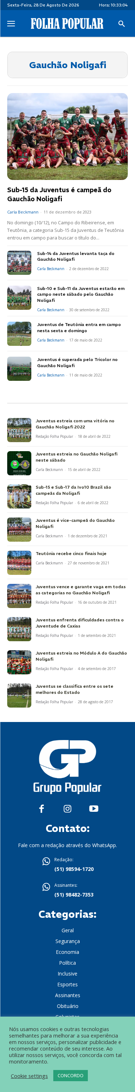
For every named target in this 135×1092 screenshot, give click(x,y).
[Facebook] (41, 809)
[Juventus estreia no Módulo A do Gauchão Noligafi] (19, 662)
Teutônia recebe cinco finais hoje (71, 553)
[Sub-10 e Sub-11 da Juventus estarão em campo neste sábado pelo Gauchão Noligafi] (19, 298)
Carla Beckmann (23, 212)
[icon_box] (68, 865)
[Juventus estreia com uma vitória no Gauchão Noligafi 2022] (19, 430)
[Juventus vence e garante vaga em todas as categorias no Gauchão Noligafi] (19, 596)
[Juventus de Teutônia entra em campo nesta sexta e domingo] (19, 334)
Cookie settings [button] (29, 1076)
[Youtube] (93, 809)
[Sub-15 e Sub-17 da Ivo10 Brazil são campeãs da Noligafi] (19, 496)
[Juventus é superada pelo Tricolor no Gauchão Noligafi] (19, 369)
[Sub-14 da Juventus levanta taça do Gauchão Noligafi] (19, 263)
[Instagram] (67, 809)
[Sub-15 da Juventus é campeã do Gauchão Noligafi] (67, 136)
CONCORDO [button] (71, 1075)
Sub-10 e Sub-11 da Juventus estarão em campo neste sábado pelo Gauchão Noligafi (81, 294)
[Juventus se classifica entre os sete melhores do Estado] (19, 695)
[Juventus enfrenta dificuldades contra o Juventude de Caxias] (19, 629)
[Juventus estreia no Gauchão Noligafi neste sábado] (19, 463)
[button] (122, 24)
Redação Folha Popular (54, 436)
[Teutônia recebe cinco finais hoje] (19, 563)
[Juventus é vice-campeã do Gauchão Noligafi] (19, 530)
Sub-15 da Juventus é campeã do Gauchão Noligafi (59, 194)
